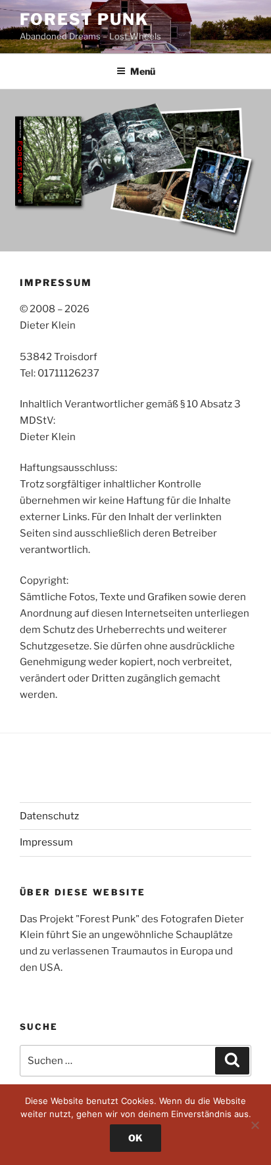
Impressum (46, 842)
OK (135, 1137)
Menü (142, 71)
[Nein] (254, 1125)
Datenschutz (49, 816)
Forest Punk (84, 19)
